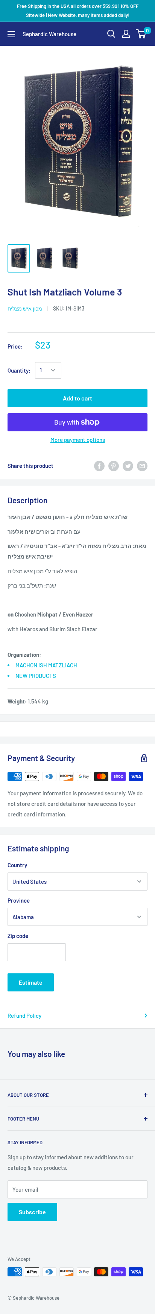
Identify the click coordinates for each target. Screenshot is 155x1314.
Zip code (18, 935)
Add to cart (77, 398)
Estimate (31, 982)
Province (19, 900)
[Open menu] (11, 34)
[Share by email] (142, 465)
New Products (35, 675)
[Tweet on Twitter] (128, 465)
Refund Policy (24, 1015)
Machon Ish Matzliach (46, 665)
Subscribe (32, 1211)
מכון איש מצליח (25, 308)
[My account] (126, 34)
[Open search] (111, 34)
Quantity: (19, 370)
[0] (141, 33)
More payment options (77, 439)
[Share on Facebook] (99, 465)
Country (17, 865)
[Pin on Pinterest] (113, 465)
